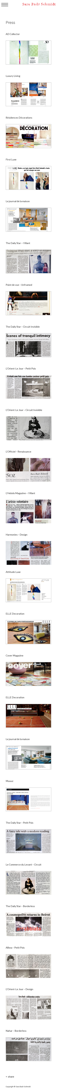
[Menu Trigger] (4, 4)
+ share (10, 1076)
